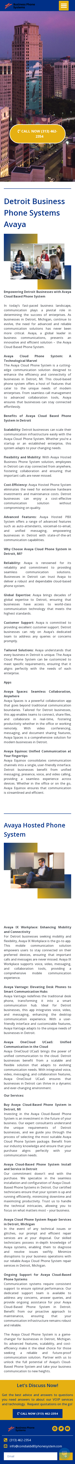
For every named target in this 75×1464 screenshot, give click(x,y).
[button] (64, 6)
